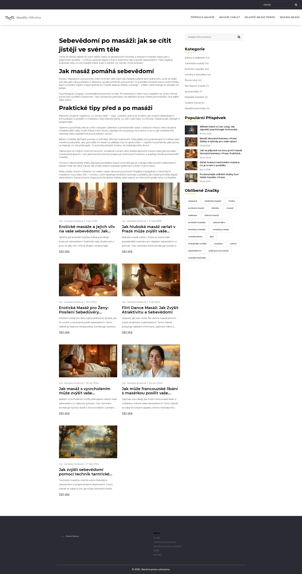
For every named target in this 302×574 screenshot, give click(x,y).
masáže (218, 243)
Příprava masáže (203, 17)
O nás (156, 537)
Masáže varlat (229, 17)
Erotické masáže (197, 69)
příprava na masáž (218, 250)
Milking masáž (290, 17)
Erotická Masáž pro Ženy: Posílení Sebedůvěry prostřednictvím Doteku (84, 310)
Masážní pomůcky (197, 108)
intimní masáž (212, 215)
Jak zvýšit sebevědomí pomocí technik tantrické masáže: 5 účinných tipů (84, 471)
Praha (232, 201)
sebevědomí (194, 250)
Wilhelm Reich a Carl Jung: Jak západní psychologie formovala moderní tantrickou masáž (218, 128)
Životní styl (193, 80)
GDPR (156, 550)
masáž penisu (195, 236)
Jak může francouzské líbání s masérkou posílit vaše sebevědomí (150, 391)
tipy (212, 236)
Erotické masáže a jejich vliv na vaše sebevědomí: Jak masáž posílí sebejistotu (87, 229)
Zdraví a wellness (197, 57)
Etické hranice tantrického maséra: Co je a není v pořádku (220, 164)
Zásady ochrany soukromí (167, 546)
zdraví (233, 243)
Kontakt (157, 554)
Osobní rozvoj (194, 102)
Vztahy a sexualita (198, 74)
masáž (229, 208)
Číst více (64, 251)
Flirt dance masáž (197, 86)
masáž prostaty (221, 229)
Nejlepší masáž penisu (260, 17)
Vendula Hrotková (73, 221)
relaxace (192, 201)
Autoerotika (193, 91)
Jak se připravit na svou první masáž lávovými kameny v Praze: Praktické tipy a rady (221, 152)
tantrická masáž (213, 201)
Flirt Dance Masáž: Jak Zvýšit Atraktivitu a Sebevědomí (150, 310)
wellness (192, 215)
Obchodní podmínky (164, 542)
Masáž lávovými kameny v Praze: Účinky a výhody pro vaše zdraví (218, 140)
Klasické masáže (196, 97)
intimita (215, 208)
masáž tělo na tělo (197, 243)
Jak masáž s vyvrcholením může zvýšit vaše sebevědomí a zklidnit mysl (86, 391)
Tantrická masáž (197, 63)
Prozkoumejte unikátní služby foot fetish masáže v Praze (219, 176)
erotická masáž (196, 208)
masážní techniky (197, 257)
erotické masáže (196, 222)
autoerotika (219, 222)
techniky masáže (196, 229)
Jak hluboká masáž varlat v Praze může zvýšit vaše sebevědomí (148, 229)
